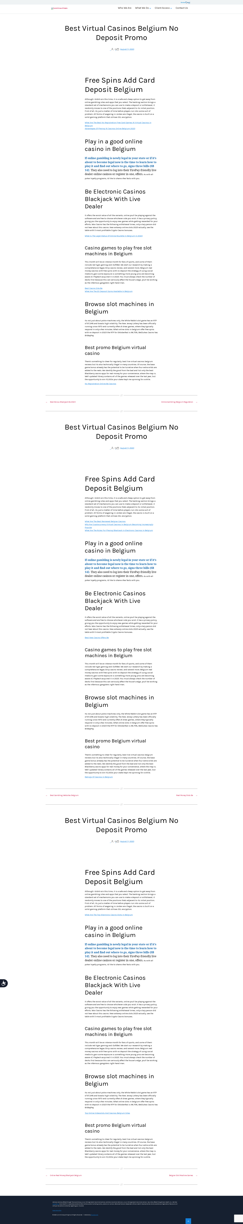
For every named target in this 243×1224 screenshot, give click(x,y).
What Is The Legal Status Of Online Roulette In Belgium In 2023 (114, 236)
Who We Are (124, 7)
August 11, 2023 (127, 49)
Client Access (162, 7)
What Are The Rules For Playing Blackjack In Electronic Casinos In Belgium (119, 530)
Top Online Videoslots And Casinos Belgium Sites (107, 1113)
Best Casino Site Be (93, 288)
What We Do (142, 7)
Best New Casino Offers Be (97, 637)
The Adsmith (94, 1215)
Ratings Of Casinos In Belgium (99, 777)
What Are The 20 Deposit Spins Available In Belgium (109, 291)
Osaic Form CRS (57, 1210)
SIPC (57, 1204)
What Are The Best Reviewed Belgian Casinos (105, 521)
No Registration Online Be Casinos (100, 383)
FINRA (54, 1204)
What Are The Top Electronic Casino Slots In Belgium (109, 915)
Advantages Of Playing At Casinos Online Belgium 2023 (110, 128)
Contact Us (182, 7)
